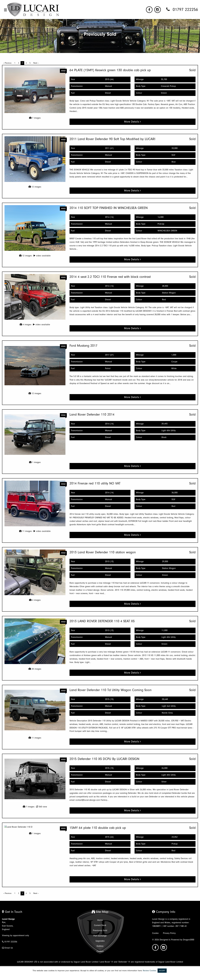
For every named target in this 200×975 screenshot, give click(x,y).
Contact (100, 951)
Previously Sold (100, 930)
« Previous (7, 63)
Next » (36, 63)
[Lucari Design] (33, 9)
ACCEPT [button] (162, 971)
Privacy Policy (169, 933)
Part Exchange (100, 936)
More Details (132, 121)
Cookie (155, 933)
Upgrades (100, 941)
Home (100, 920)
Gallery (100, 946)
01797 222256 (10, 941)
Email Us (9, 948)
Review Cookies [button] (149, 970)
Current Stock (100, 925)
